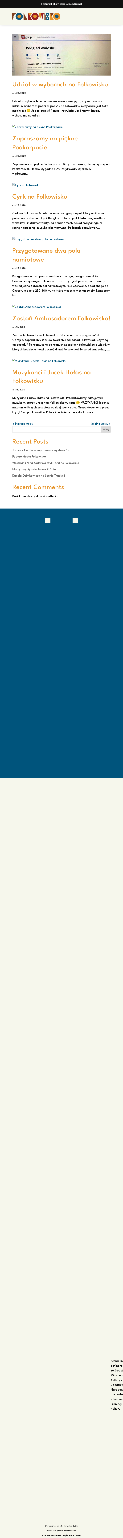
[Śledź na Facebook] (47, 520)
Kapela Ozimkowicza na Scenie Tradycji (38, 475)
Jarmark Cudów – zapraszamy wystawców (41, 450)
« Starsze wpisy (22, 423)
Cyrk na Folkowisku (39, 197)
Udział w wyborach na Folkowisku (60, 85)
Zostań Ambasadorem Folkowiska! (61, 319)
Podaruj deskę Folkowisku (29, 456)
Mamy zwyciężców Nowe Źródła (34, 469)
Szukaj (106, 430)
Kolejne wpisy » (100, 423)
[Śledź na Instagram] (75, 520)
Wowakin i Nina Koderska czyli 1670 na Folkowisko (45, 463)
